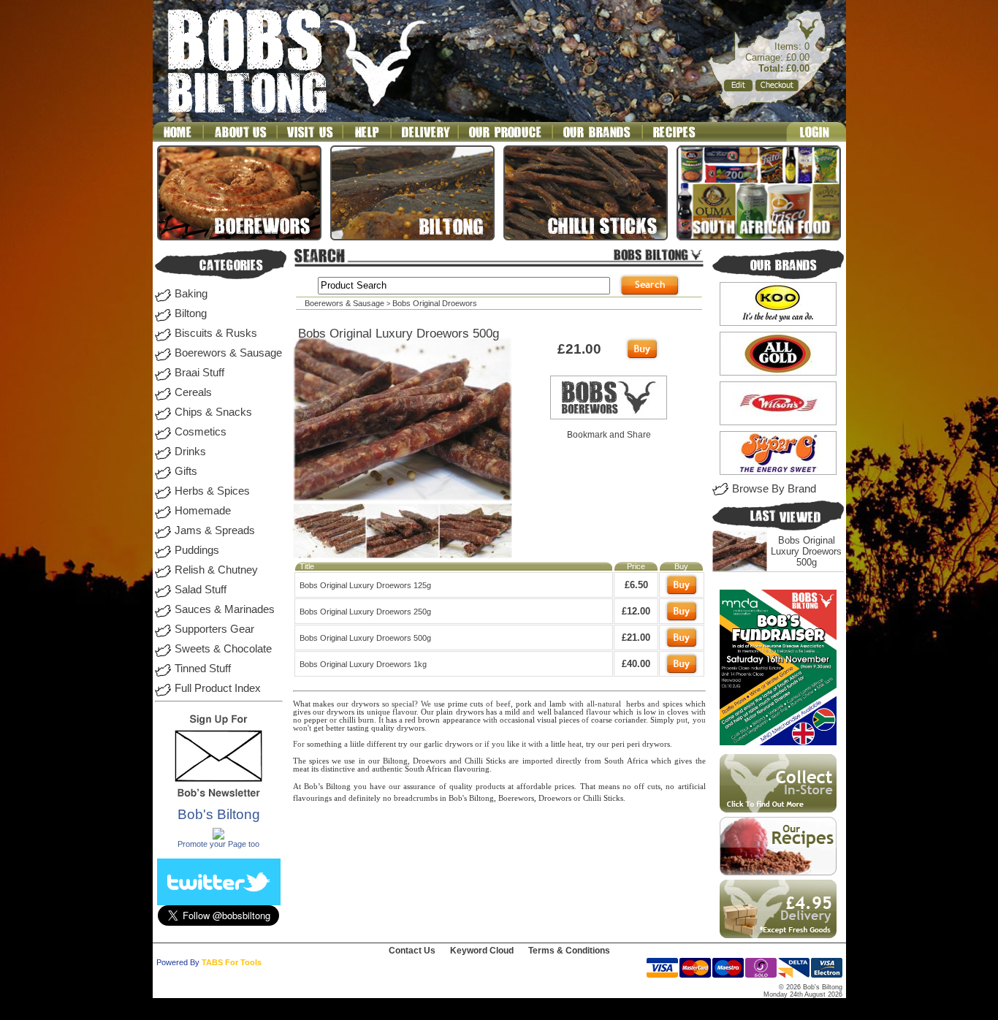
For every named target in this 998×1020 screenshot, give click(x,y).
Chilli (474, 761)
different (381, 744)
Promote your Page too (218, 844)
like (513, 744)
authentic (387, 769)
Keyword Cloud (482, 950)
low (650, 712)
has (491, 712)
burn (366, 720)
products (490, 787)
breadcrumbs (416, 798)
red (410, 720)
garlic (433, 744)
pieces (569, 720)
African (439, 769)
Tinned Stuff (203, 668)
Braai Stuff (199, 372)
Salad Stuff (200, 589)
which (695, 704)
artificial (692, 787)
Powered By (177, 962)
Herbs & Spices (212, 491)
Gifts (186, 471)
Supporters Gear (214, 629)
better (335, 728)
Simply (662, 720)
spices (672, 704)
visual (547, 720)
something (324, 744)
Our (427, 712)
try (403, 744)
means (609, 787)
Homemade (203, 511)
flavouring (472, 769)
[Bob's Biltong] (218, 836)
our (342, 704)
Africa (637, 761)
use (439, 704)
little (558, 744)
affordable (534, 787)
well (545, 712)
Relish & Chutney (216, 570)
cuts (476, 704)
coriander (630, 720)
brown (429, 720)
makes (323, 704)
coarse (601, 720)
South (614, 761)
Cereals (193, 392)
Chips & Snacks (213, 412)
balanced (569, 712)
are (513, 761)
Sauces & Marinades (225, 609)
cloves (677, 712)
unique (378, 712)
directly (569, 761)
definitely (364, 798)
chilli (347, 720)
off (639, 787)
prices (564, 787)
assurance (419, 787)
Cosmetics (200, 432)
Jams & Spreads (215, 530)
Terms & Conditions (569, 950)
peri (618, 744)
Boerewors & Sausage (228, 353)
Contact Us (412, 950)
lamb (557, 704)
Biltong (191, 313)
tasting (358, 728)
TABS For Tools (232, 962)
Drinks (190, 451)
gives (302, 712)
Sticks (496, 761)
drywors (365, 704)
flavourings (312, 798)
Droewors (429, 761)
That (587, 787)
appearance (462, 720)
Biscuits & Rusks (216, 333)
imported (537, 761)
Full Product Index (218, 688)
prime (458, 704)
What (302, 704)
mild (512, 712)
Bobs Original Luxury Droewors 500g (806, 551)
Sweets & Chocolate (223, 649)
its (360, 712)
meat (301, 769)
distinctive (338, 769)
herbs (635, 704)
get (318, 728)
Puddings (197, 550)
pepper (315, 720)
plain (444, 712)
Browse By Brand (774, 489)
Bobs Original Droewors (434, 303)
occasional (517, 720)
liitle (357, 744)
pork (524, 704)
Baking (191, 294)
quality (383, 728)
